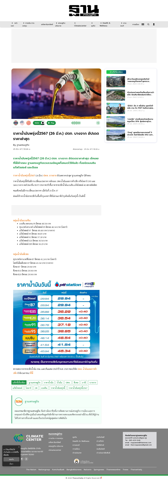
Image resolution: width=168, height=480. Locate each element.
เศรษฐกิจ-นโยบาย (56, 446)
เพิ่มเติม (6, 455)
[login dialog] (154, 24)
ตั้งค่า (11, 464)
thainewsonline (113, 469)
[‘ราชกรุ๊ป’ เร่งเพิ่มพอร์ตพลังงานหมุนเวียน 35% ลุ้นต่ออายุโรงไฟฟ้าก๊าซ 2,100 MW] (115, 121)
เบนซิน (44, 388)
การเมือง (76, 449)
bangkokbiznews (74, 469)
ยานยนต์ (76, 445)
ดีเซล (76, 382)
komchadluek (58, 469)
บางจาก (92, 382)
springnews (99, 469)
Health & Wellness (81, 441)
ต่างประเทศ (77, 452)
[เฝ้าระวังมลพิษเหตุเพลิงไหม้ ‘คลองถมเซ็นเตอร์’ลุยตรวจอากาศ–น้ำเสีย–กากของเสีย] (115, 81)
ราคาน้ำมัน (48, 382)
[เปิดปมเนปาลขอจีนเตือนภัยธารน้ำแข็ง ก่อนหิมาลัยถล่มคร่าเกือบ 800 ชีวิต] (115, 95)
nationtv (87, 469)
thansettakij (136, 469)
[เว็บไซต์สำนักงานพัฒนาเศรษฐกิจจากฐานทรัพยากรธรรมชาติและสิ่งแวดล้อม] (84, 461)
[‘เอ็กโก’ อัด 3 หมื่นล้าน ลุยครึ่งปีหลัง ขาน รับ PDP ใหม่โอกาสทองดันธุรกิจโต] (115, 108)
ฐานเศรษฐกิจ (34, 382)
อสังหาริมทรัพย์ (55, 442)
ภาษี (84, 382)
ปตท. (68, 382)
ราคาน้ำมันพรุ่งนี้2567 (78, 388)
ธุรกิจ (75, 437)
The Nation (31, 469)
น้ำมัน (59, 382)
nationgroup (44, 469)
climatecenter (55, 450)
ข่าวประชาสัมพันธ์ (103, 452)
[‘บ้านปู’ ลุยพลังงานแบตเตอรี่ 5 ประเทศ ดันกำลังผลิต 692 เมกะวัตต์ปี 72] (115, 135)
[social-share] (21, 459)
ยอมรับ (11, 459)
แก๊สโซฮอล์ (17, 388)
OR (36, 388)
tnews (125, 469)
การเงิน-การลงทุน (56, 438)
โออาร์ (28, 388)
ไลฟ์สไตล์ (100, 445)
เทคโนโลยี (100, 437)
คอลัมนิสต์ (101, 449)
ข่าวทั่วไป (100, 441)
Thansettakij (77, 478)
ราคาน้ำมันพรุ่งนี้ (58, 388)
